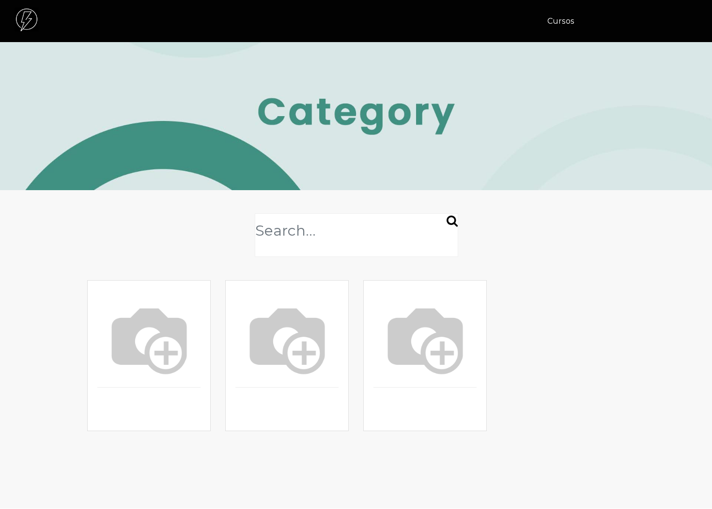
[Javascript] (287, 338)
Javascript (256, 416)
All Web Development (143, 416)
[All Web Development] (149, 338)
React (385, 416)
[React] (425, 338)
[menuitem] (564, 21)
